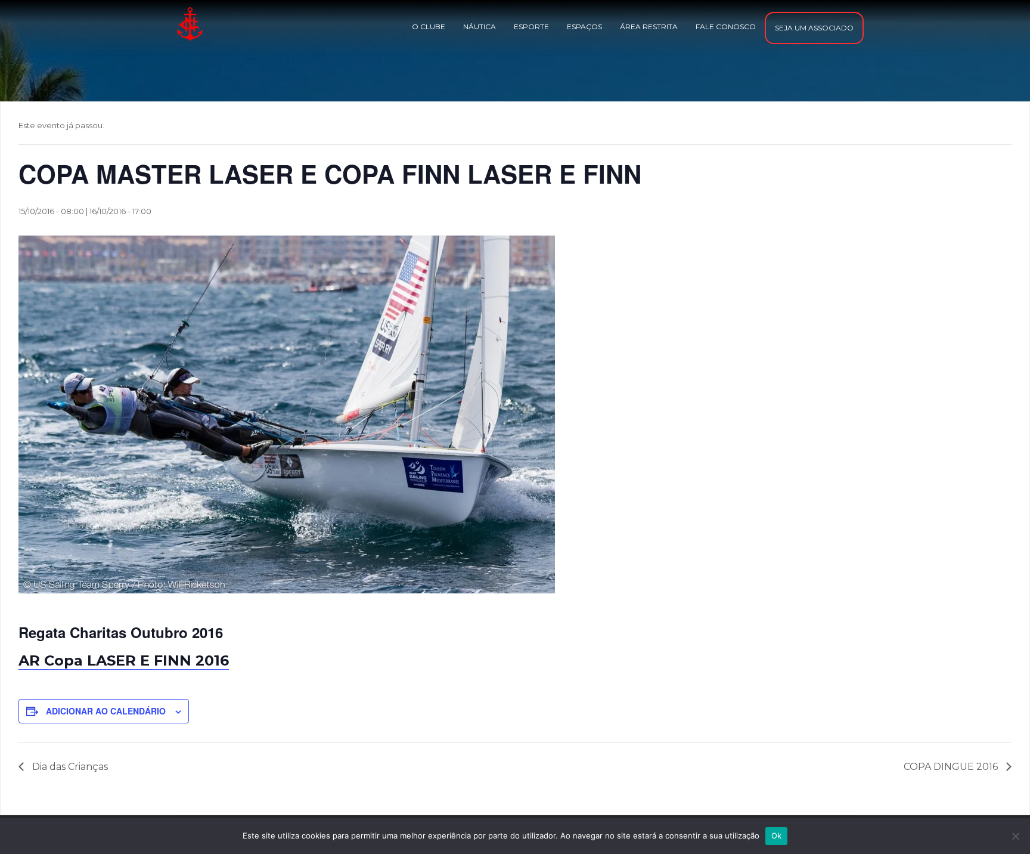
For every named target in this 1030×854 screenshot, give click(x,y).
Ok (776, 835)
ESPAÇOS (584, 26)
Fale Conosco (726, 26)
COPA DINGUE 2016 (952, 766)
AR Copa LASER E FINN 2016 (123, 660)
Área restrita (649, 26)
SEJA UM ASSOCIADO (814, 27)
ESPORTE (531, 26)
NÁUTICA (479, 26)
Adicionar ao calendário (106, 711)
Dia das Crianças (69, 766)
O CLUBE (428, 26)
